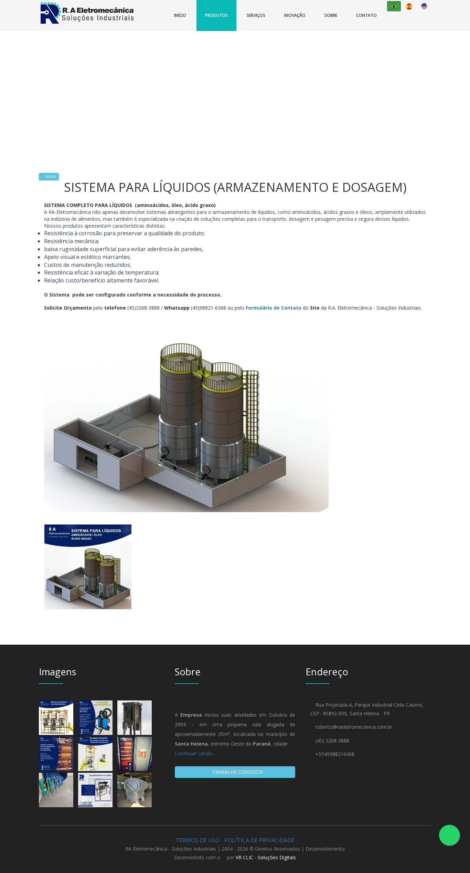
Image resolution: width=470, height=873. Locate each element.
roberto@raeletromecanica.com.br (354, 727)
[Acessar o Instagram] (413, 24)
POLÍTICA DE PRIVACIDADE (259, 840)
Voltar (50, 176)
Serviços (256, 15)
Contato (366, 15)
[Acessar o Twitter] (402, 24)
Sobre (330, 15)
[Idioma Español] (409, 6)
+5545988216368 (335, 754)
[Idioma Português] (394, 6)
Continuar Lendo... (195, 753)
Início (180, 15)
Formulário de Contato (273, 307)
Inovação (295, 15)
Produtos (216, 15)
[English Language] (424, 6)
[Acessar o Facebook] (392, 24)
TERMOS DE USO (197, 840)
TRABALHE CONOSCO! (237, 772)
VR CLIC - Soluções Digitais (266, 857)
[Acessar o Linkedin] (422, 24)
